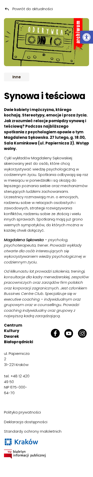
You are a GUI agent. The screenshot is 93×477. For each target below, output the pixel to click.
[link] (86, 37)
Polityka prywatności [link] (22, 412)
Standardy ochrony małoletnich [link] (33, 431)
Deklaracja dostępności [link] (25, 421)
